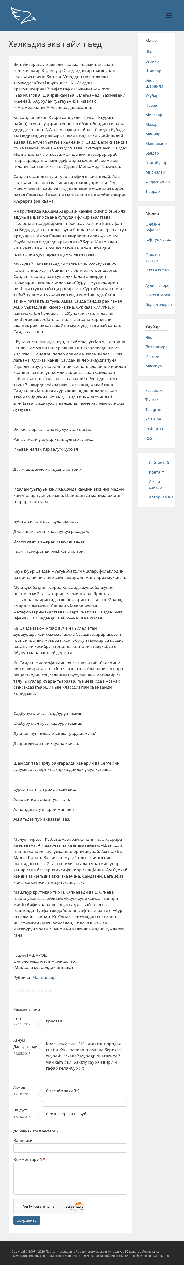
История (153, 356)
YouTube (153, 419)
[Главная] (23, 15)
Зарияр (152, 61)
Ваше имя (23, 1140)
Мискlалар (155, 172)
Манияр (153, 134)
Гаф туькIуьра (158, 239)
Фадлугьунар (157, 181)
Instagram (154, 428)
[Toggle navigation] (168, 15)
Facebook (154, 390)
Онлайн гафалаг (152, 226)
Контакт (156, 472)
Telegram (153, 409)
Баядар (152, 153)
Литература (156, 346)
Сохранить (27, 1220)
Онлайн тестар (152, 257)
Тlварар (152, 191)
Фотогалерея (157, 295)
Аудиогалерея (158, 285)
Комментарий (27, 1159)
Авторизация (161, 497)
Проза (151, 105)
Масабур (153, 366)
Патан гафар (157, 270)
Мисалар (153, 114)
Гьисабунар (156, 162)
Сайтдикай (159, 462)
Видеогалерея (158, 304)
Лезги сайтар (155, 484)
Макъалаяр (44, 977)
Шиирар (153, 70)
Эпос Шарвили (154, 83)
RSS (148, 438)
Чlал (149, 51)
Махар (151, 124)
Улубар (152, 95)
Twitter (151, 400)
